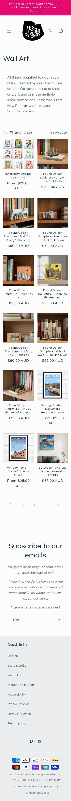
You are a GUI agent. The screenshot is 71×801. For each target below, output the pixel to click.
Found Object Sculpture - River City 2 (18, 294)
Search (13, 656)
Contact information (37, 793)
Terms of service (26, 786)
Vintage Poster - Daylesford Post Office (18, 471)
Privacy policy (52, 780)
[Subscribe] (58, 620)
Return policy (17, 723)
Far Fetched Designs (33, 774)
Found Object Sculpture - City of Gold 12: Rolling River (52, 351)
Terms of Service (19, 713)
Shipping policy (49, 786)
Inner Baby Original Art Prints (18, 175)
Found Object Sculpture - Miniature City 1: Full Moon (52, 236)
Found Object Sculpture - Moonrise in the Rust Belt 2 (52, 294)
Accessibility (17, 694)
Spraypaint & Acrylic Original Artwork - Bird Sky (52, 471)
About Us (14, 675)
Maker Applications (21, 684)
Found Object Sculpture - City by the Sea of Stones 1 (18, 409)
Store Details (17, 665)
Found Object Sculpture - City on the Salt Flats (52, 177)
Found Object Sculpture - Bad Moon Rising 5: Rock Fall (18, 236)
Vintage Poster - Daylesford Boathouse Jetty (52, 409)
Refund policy (31, 780)
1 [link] (11, 504)
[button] (8, 30)
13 (58, 504)
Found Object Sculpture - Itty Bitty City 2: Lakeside (18, 351)
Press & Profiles (19, 704)
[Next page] (35, 514)
